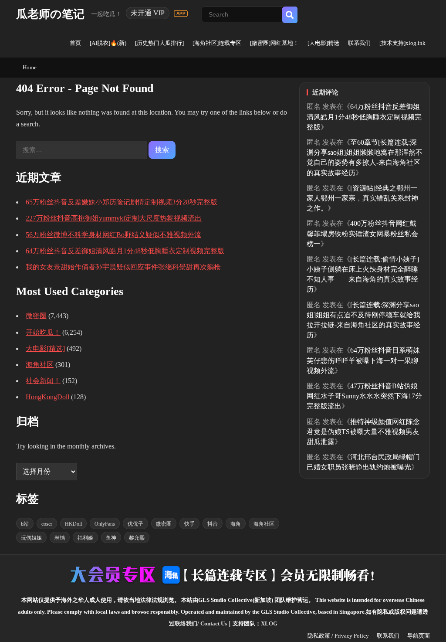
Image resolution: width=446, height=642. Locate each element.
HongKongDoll (47, 397)
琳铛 (59, 538)
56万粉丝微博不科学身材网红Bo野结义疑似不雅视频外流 (113, 234)
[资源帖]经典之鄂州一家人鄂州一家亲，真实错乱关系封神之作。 (362, 198)
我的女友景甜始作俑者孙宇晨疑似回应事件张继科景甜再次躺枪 (123, 267)
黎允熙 (137, 538)
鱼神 (111, 538)
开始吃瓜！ (43, 332)
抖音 (212, 524)
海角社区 (40, 364)
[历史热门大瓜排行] (159, 43)
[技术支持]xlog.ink (402, 43)
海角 (235, 524)
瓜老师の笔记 (50, 14)
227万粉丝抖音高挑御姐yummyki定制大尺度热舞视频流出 (114, 218)
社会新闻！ (43, 380)
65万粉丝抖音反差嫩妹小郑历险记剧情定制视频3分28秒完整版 (121, 202)
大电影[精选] (45, 348)
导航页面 (418, 635)
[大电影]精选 (323, 43)
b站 (25, 524)
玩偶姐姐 (31, 538)
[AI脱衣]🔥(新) (108, 43)
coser (46, 524)
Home (30, 67)
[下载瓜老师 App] (181, 13)
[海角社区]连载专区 (217, 43)
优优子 (135, 524)
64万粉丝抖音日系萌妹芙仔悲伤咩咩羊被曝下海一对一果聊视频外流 (363, 360)
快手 (189, 524)
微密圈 (36, 315)
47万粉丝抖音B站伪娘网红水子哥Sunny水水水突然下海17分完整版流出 (364, 396)
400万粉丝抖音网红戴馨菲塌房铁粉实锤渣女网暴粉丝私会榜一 (362, 233)
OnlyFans (105, 524)
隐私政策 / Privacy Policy (338, 635)
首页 (75, 43)
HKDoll (73, 524)
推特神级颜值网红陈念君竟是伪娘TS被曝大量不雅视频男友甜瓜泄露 (363, 431)
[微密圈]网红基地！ (274, 43)
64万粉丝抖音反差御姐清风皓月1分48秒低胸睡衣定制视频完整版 (125, 251)
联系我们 (359, 43)
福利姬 (85, 538)
